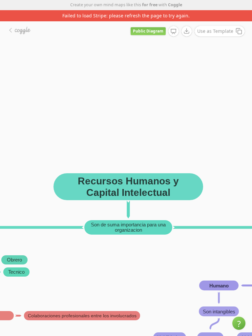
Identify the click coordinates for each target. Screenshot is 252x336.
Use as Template (215, 31)
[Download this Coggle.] (186, 31)
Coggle (175, 5)
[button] (238, 323)
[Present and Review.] (173, 31)
